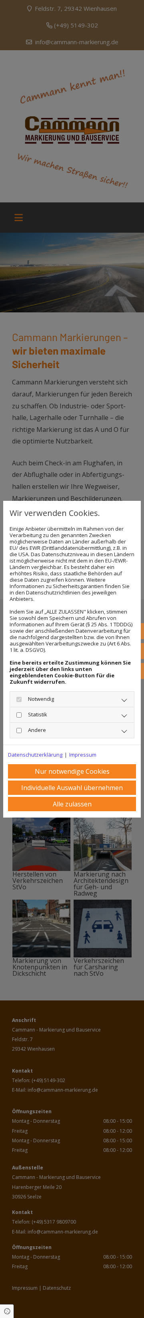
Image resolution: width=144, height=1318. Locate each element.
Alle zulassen (72, 804)
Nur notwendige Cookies (72, 771)
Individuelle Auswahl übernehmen (72, 787)
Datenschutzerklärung (35, 754)
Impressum (82, 754)
